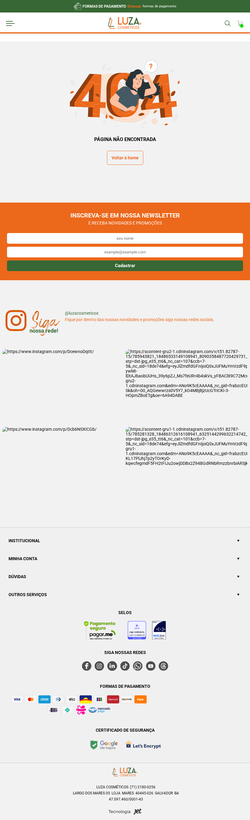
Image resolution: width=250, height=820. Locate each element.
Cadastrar (125, 265)
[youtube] (150, 666)
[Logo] (125, 23)
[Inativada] (159, 631)
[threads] (163, 666)
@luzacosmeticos (81, 313)
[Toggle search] (227, 23)
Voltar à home (125, 157)
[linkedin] (112, 666)
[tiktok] (125, 666)
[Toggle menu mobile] (16, 23)
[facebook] (86, 666)
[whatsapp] (138, 666)
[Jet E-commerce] (125, 813)
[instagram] (99, 666)
